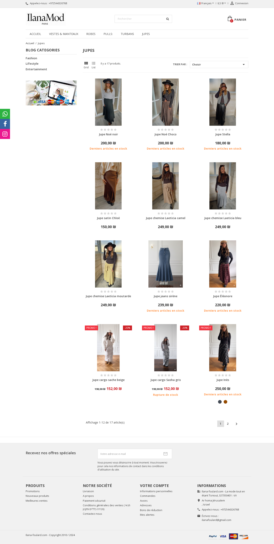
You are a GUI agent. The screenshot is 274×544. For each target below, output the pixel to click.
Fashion (31, 58)
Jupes (146, 34)
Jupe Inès (222, 380)
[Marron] (225, 402)
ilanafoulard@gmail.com (216, 520)
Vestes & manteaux (63, 34)
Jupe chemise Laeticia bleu (222, 218)
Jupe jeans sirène (165, 296)
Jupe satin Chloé (108, 218)
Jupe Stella (222, 134)
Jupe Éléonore (222, 296)
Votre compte (154, 485)
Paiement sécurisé (94, 500)
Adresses (146, 505)
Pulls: (108, 34)
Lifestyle (32, 63)
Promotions (33, 491)
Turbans (127, 34)
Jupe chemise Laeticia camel (165, 218)
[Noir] (220, 402)
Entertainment (36, 69)
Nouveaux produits (37, 496)
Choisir (219, 64)
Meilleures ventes (37, 500)
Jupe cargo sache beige (108, 380)
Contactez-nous (92, 513)
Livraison (88, 491)
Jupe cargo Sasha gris (165, 380)
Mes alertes (147, 514)
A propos (88, 496)
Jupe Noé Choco (165, 134)
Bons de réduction (151, 510)
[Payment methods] (228, 536)
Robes (90, 34)
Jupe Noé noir (108, 134)
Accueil (35, 34)
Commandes (147, 496)
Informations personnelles (156, 491)
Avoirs (144, 500)
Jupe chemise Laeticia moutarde (108, 296)
